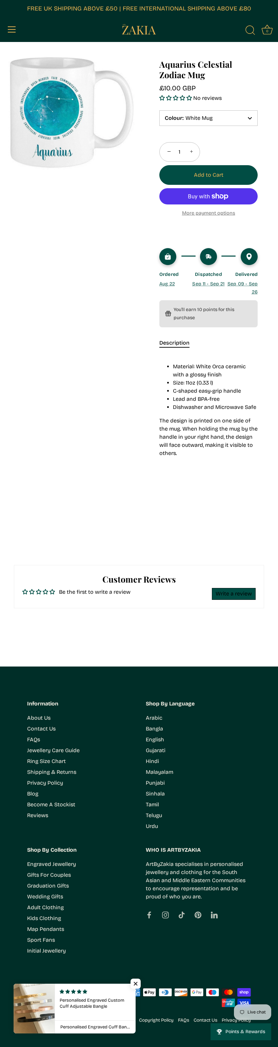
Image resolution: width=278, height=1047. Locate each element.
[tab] (177, 343)
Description (174, 343)
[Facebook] (149, 915)
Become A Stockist (51, 804)
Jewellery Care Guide (53, 750)
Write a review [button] (234, 593)
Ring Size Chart (46, 761)
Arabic (154, 718)
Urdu (152, 826)
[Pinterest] (198, 915)
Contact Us (41, 728)
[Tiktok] (181, 915)
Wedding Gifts (45, 896)
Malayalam (159, 772)
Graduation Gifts (48, 885)
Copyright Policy (156, 1020)
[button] (176, 98)
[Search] (250, 30)
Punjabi (155, 783)
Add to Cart (208, 175)
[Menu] (11, 29)
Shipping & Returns (51, 772)
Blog (32, 793)
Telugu (154, 815)
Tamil (152, 804)
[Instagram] (165, 915)
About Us (39, 718)
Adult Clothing (45, 907)
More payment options (208, 213)
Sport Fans (41, 940)
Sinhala (155, 793)
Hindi (152, 761)
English (155, 739)
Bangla (154, 728)
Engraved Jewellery (51, 864)
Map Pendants (45, 929)
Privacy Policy (45, 783)
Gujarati (155, 750)
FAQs (33, 739)
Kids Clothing (44, 918)
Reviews (37, 815)
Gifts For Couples (49, 875)
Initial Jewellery (46, 950)
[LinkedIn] (214, 915)
